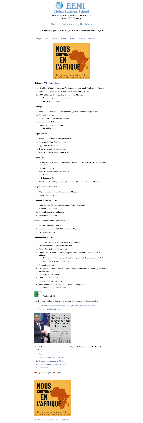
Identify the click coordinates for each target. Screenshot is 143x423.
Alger (41, 192)
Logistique (81, 38)
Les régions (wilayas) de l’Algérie (51, 357)
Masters (54, 38)
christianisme (61, 149)
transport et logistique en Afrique (84, 305)
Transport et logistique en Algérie (51, 361)
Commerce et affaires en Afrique (58, 305)
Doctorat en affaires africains (50, 309)
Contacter (91, 38)
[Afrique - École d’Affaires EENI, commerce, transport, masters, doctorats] (71, 19)
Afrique (38, 38)
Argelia (49, 372)
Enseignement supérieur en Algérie (52, 364)
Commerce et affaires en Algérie (63, 347)
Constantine (43, 367)
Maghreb (55, 83)
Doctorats (63, 38)
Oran (41, 354)
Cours (72, 38)
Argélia (58, 372)
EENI (47, 38)
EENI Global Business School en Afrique (53, 419)
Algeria (40, 372)
